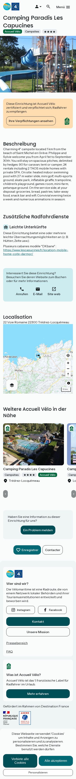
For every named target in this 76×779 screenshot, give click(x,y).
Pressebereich (17, 643)
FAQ (9, 651)
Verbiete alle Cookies (20, 760)
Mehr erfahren (38, 694)
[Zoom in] (68, 363)
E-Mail (37, 294)
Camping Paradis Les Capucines (29, 469)
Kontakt (38, 621)
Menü (60, 7)
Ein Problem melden (38, 530)
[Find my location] (68, 355)
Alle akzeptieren (56, 760)
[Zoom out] (68, 368)
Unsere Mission (38, 632)
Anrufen (22, 294)
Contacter (52, 550)
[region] (38, 359)
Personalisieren (38, 772)
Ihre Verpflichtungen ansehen (31, 121)
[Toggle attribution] (68, 383)
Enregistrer (30, 550)
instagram (23, 610)
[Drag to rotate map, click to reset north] (68, 374)
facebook (55, 610)
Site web (54, 294)
